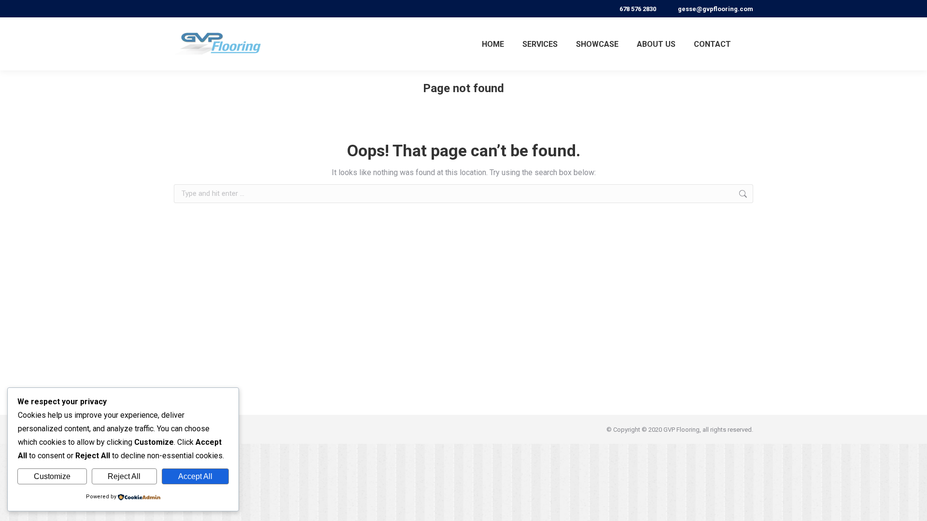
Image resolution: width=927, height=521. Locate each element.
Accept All (195, 476)
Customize (52, 476)
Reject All (124, 476)
